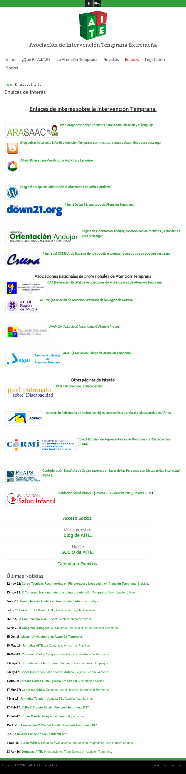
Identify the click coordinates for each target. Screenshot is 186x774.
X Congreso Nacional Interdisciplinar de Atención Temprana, (65, 592)
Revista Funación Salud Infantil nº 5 (42, 734)
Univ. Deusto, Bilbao (121, 592)
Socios (12, 68)
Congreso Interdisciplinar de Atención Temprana (77, 654)
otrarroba (174, 765)
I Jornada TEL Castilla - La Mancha (68, 698)
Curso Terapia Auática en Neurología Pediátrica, (54, 601)
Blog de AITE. (78, 535)
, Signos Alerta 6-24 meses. (92, 672)
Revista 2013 (123, 493)
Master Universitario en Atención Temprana (51, 636)
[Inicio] (93, 39)
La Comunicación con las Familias (67, 645)
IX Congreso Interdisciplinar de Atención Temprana (84, 628)
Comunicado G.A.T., (36, 619)
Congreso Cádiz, (34, 654)
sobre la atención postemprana (71, 619)
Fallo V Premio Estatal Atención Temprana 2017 (55, 707)
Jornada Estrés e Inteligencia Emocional (48, 681)
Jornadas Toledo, (32, 698)
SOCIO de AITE (77, 552)
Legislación (155, 59)
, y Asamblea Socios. (91, 681)
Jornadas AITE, (33, 645)
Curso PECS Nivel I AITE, (37, 610)
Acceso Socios (77, 518)
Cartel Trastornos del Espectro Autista (47, 672)
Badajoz (142, 583)
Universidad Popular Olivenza (75, 610)
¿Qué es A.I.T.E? (36, 59)
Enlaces (132, 59)
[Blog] (97, 3)
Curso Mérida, (32, 716)
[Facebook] (89, 3)
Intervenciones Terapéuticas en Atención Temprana (77, 751)
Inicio (11, 59)
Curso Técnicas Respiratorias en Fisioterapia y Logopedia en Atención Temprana (79, 583)
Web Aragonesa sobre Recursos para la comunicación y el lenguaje (107, 125)
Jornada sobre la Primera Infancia (46, 663)
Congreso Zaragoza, (36, 628)
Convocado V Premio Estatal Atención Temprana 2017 (59, 725)
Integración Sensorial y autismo (63, 716)
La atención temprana (76, 59)
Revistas (111, 59)
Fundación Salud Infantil (74, 493)
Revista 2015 (104, 493)
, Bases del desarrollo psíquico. (90, 663)
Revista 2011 (143, 493)
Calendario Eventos (77, 563)
